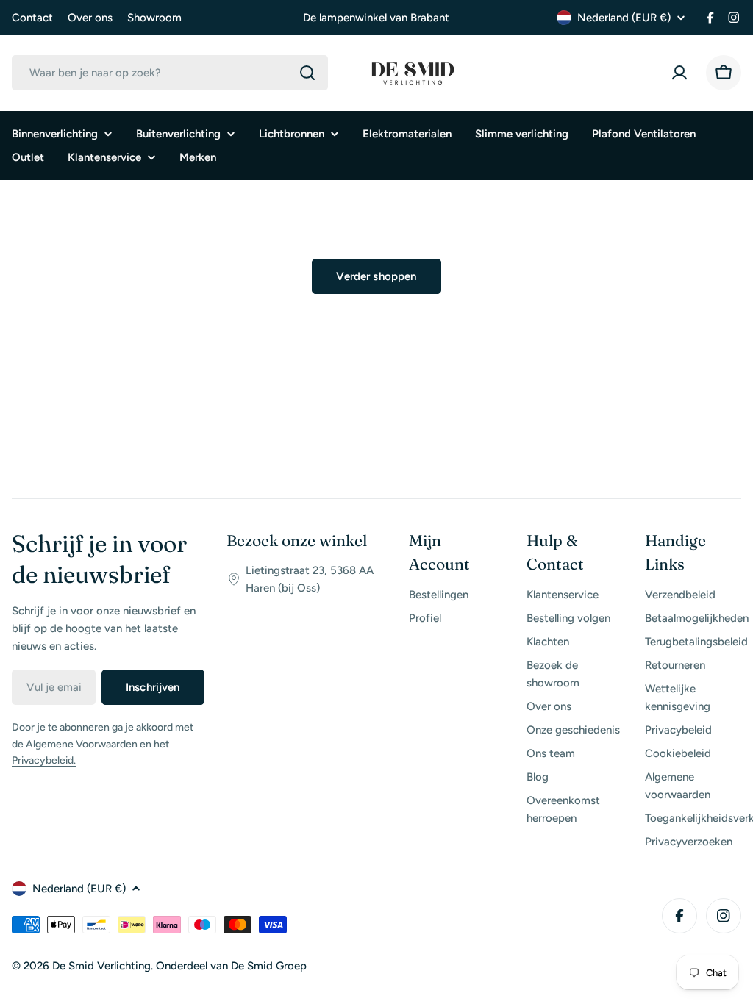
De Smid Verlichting (101, 965)
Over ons (90, 17)
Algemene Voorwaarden (82, 744)
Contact (32, 17)
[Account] (679, 73)
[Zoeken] (307, 73)
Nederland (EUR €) (624, 17)
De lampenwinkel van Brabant (376, 17)
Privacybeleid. (44, 760)
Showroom (154, 17)
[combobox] (170, 72)
